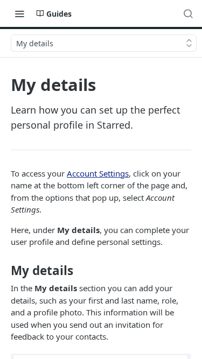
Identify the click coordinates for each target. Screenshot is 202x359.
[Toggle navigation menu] (19, 13)
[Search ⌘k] (188, 13)
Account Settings (98, 173)
